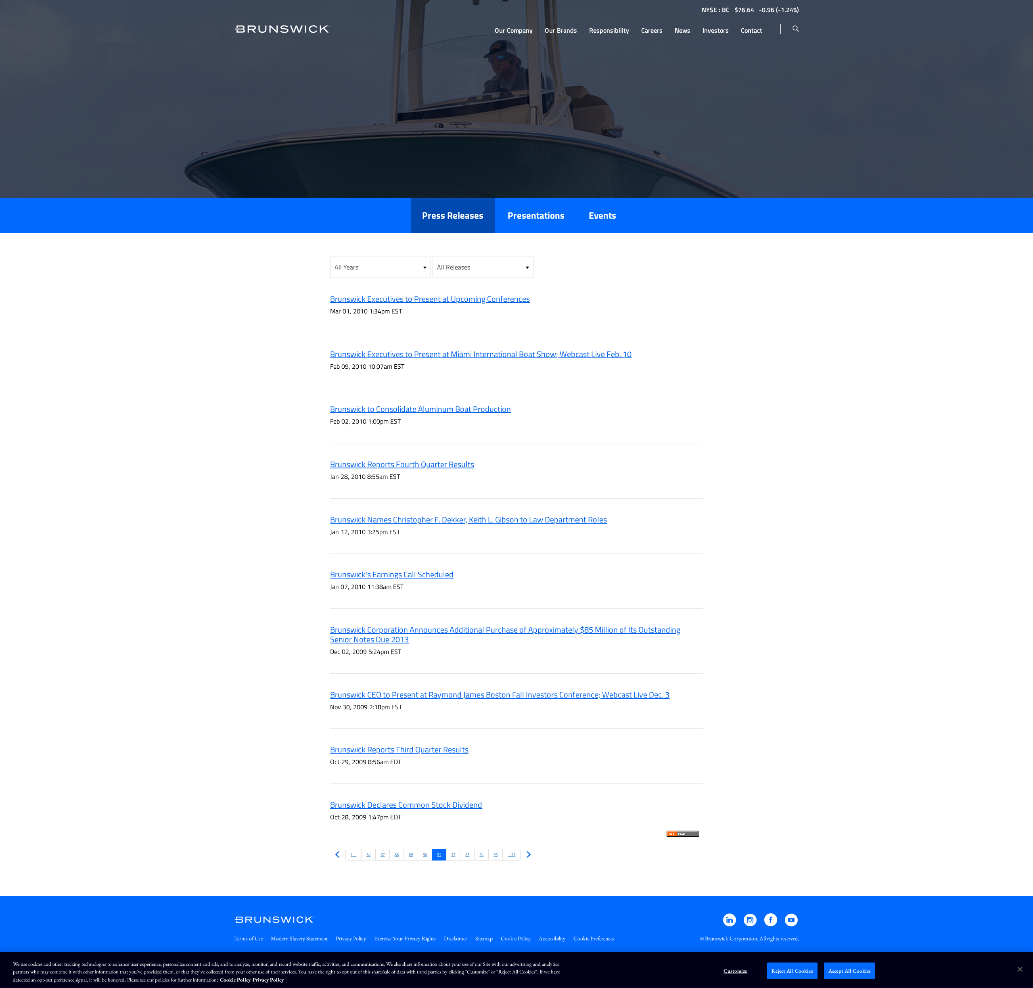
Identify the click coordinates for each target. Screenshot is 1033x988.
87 (383, 854)
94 (481, 854)
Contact (751, 30)
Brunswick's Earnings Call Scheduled (392, 574)
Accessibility (552, 938)
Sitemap (484, 938)
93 (467, 854)
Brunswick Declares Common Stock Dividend (406, 804)
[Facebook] (771, 923)
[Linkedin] (730, 923)
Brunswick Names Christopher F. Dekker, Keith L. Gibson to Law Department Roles (468, 519)
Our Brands (561, 30)
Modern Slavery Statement (299, 938)
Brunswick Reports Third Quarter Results (399, 749)
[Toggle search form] (796, 29)
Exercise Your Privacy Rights (405, 938)
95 (495, 854)
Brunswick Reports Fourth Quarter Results (402, 464)
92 (453, 854)
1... (353, 854)
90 (425, 854)
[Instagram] (750, 923)
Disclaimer (455, 938)
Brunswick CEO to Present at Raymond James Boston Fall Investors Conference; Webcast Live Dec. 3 (499, 694)
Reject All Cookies (792, 970)
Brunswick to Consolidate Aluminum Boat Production (420, 409)
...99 (511, 854)
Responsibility (609, 30)
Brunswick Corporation (731, 938)
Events (602, 215)
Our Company (514, 30)
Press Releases (452, 215)
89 (411, 854)
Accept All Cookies (849, 970)
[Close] (1020, 969)
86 (368, 854)
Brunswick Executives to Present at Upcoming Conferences (430, 298)
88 (397, 854)
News (682, 30)
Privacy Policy (351, 938)
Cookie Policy (516, 938)
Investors (716, 30)
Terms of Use (248, 938)
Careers (652, 30)
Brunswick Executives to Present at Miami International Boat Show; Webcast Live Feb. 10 (481, 354)
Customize (735, 970)
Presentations (536, 215)
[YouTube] (791, 923)
